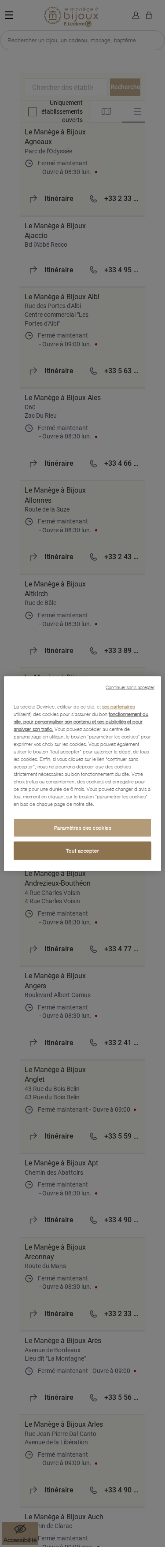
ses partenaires (118, 706)
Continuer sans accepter (130, 687)
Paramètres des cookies (82, 828)
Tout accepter (82, 850)
